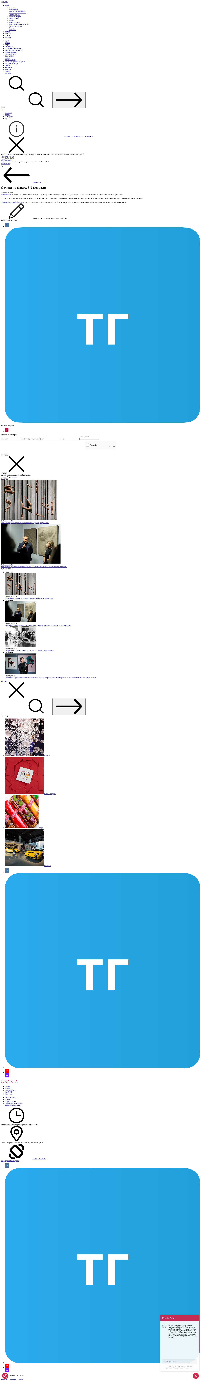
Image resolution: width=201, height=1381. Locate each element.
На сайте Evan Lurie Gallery (10, 202)
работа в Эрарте (10, 1090)
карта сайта (19, 1379)
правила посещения (8, 1379)
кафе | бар (8, 33)
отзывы (7, 1099)
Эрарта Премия (14, 15)
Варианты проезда (7, 156)
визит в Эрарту (14, 22)
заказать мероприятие (13, 1105)
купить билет (5, 164)
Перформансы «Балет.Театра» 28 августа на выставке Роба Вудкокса (29, 650)
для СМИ (8, 1092)
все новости (5, 681)
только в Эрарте (15, 16)
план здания (15, 1161)
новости (8, 1088)
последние (4, 479)
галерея (7, 35)
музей (7, 5)
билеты (11, 28)
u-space (11, 20)
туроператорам (10, 1101)
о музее (11, 7)
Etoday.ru (9, 198)
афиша (7, 32)
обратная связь (10, 1097)
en (1, 109)
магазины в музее (15, 26)
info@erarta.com (6, 160)
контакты (12, 30)
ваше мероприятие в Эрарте (19, 24)
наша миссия (13, 9)
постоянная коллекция (17, 11)
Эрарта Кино (14, 18)
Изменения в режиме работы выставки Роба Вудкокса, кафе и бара (29, 598)
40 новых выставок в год (18, 13)
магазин (8, 37)
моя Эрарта (9, 116)
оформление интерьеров (13, 1103)
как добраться (6, 1161)
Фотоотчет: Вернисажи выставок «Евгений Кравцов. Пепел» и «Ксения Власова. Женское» (38, 625)
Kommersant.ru (6, 194)
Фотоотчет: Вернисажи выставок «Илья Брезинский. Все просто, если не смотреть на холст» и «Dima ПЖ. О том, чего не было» (51, 678)
